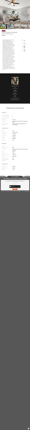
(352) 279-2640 (15, 91)
